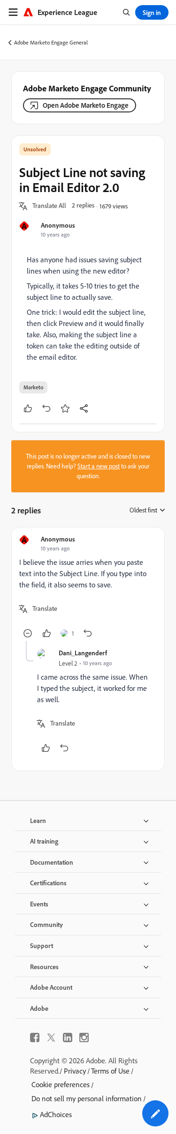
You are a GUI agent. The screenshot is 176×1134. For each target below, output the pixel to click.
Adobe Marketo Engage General (51, 42)
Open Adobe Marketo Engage (86, 105)
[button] (49, 206)
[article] (88, 588)
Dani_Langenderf (83, 653)
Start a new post (98, 466)
